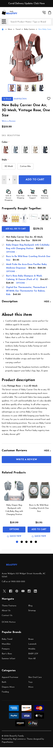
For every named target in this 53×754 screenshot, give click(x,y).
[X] (4, 591)
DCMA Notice (8, 622)
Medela (31, 649)
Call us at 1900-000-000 (13, 581)
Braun (31, 639)
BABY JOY (33, 654)
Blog (30, 606)
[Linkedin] (35, 591)
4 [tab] (31, 542)
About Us (6, 611)
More (30, 687)
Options (10, 252)
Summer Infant (8, 659)
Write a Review (8, 121)
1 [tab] (17, 542)
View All (31, 659)
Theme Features (9, 606)
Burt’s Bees (7, 654)
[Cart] (50, 12)
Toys (30, 682)
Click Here (39, 3)
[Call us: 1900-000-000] (44, 12)
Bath (4, 682)
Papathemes (7, 742)
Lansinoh (32, 644)
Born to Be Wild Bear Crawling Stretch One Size (39, 508)
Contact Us (7, 615)
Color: (5, 142)
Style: (5, 160)
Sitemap (32, 611)
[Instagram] (29, 591)
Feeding (5, 692)
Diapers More (8, 687)
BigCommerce (19, 739)
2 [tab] (22, 542)
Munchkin (6, 644)
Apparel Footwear (10, 677)
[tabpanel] (14, 508)
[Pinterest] (16, 591)
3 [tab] (26, 542)
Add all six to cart (16, 229)
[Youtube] (23, 591)
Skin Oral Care (35, 677)
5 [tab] (36, 542)
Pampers (6, 649)
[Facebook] (10, 591)
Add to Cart (35, 179)
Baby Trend (7, 639)
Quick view (15, 536)
